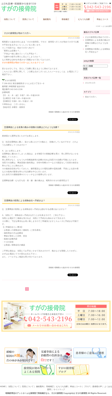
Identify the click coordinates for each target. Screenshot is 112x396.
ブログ (87, 386)
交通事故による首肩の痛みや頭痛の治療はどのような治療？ (31, 127)
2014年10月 (90, 83)
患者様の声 (97, 386)
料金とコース (76, 386)
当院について (14, 386)
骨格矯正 (50, 386)
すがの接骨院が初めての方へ (17, 33)
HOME (3, 386)
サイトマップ (59, 389)
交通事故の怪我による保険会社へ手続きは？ (24, 200)
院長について (28, 386)
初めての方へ (91, 97)
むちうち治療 (62, 386)
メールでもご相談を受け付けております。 (26, 257)
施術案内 (40, 386)
